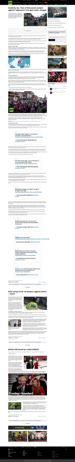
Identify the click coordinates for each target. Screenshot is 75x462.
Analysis (47, 4)
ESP (10, 0)
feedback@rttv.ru (38, 284)
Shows (61, 4)
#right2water (18, 255)
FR (14, 0)
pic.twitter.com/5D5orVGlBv (36, 137)
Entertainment (56, 4)
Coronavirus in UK (11, 339)
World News (25, 4)
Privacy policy (53, 452)
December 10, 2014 (20, 141)
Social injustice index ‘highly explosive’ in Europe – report (14, 442)
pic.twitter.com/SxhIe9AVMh (42, 239)
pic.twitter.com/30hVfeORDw (34, 192)
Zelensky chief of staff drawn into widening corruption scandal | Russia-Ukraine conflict (34, 2)
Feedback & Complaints (55, 456)
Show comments (27, 287)
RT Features (42, 4)
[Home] (10, 3)
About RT (53, 453)
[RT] (24, 0)
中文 (17, 0)
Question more (16, 2)
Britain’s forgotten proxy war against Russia (54, 56)
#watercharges (25, 239)
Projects (65, 4)
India (34, 4)
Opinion (51, 4)
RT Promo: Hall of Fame (55, 454)
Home (9, 289)
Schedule (39, 454)
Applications (39, 452)
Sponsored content (40, 455)
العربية (9, 0)
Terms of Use (53, 451)
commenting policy (16, 284)
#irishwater (32, 239)
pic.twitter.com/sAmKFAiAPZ (29, 163)
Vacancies (53, 457)
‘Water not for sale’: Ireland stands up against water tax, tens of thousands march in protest (26, 121)
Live (38, 451)
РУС (12, 0)
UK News (12, 289)
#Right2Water (18, 137)
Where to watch (39, 453)
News (9, 451)
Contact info (53, 455)
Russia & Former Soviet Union (17, 4)
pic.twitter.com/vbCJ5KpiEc (29, 255)
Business (30, 4)
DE (13, 0)
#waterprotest (18, 268)
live (45, 2)
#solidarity (18, 192)
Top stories (50, 6)
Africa (37, 4)
